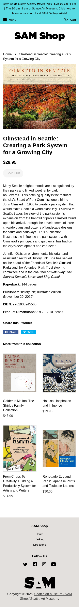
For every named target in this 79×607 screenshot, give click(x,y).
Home (7, 54)
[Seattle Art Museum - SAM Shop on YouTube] (53, 565)
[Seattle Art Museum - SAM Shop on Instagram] (44, 565)
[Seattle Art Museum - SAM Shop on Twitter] (25, 565)
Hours (39, 534)
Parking (39, 539)
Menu (12, 20)
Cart (72, 20)
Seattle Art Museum (44, 598)
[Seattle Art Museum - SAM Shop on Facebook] (34, 565)
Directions (39, 544)
